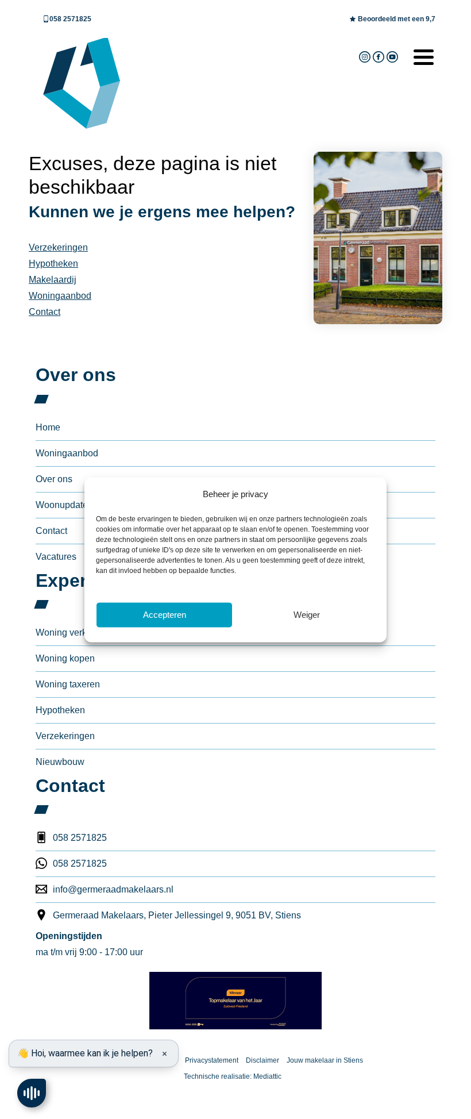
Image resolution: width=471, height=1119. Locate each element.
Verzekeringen (58, 247)
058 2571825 (70, 19)
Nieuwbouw (60, 762)
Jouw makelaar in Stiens (325, 1060)
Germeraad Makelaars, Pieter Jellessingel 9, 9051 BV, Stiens (177, 915)
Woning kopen (65, 658)
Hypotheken (53, 263)
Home (48, 427)
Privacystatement (211, 1060)
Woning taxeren (68, 684)
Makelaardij (52, 279)
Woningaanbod (60, 296)
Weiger (307, 615)
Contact (44, 312)
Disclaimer (262, 1060)
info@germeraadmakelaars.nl (113, 889)
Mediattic (267, 1076)
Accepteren (164, 615)
